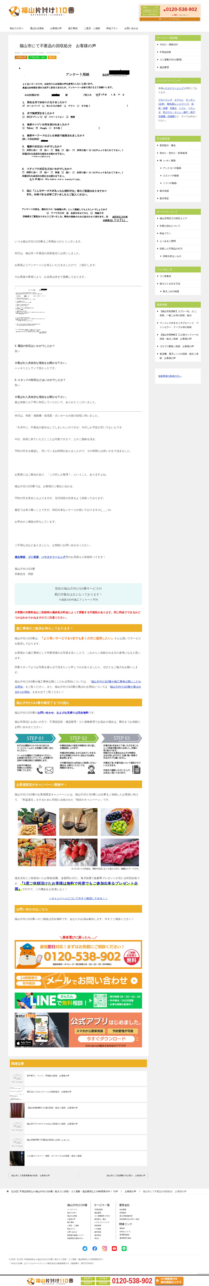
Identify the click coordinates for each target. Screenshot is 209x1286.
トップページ (72, 1209)
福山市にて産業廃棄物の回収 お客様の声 (30, 1175)
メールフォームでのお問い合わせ (170, 19)
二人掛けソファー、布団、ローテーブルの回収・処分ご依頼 (54, 1156)
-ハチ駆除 (97, 1229)
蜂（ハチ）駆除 (168, 160)
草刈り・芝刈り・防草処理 (173, 153)
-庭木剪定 (97, 1235)
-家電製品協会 (124, 1235)
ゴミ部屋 (33, 557)
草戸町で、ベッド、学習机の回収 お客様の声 (48, 1076)
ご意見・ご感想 (92, 28)
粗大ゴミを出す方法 (170, 283)
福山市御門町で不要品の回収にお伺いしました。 (49, 1140)
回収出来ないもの (172, 256)
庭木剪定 (164, 198)
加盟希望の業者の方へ (169, 376)
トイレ (182, 108)
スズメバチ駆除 (171, 175)
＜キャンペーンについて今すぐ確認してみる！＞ (78, 898)
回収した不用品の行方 (171, 248)
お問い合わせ (131, 28)
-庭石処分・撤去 (100, 1219)
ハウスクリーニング (53, 557)
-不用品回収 (98, 1209)
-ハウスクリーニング (101, 1222)
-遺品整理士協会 (125, 1238)
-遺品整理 (97, 1213)
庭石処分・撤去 (168, 145)
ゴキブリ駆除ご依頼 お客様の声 (177, 346)
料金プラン (112, 28)
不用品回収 (165, 52)
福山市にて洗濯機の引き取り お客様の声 (126, 1175)
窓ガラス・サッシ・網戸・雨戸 (179, 112)
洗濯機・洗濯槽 (166, 116)
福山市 (52, 57)
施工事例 (72, 28)
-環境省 (122, 1228)
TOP (64, 1191)
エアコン (179, 100)
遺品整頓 (20, 557)
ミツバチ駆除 (170, 183)
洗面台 (173, 108)
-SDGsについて (125, 1231)
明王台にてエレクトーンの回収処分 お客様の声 (49, 1092)
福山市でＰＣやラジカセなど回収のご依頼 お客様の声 (52, 1124)
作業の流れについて (170, 226)
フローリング (165, 100)
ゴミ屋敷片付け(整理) (171, 59)
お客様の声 (56, 28)
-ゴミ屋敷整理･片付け (102, 1216)
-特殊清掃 (97, 1225)
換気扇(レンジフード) (178, 104)
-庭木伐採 (97, 1232)
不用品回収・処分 (37, 57)
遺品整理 (164, 67)
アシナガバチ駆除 (172, 168)
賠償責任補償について (75, 1235)
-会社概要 (122, 1209)
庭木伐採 (164, 191)
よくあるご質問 (168, 241)
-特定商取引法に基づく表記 (129, 1219)
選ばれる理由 (37, 28)
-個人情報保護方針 (126, 1216)
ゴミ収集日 (165, 276)
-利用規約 (122, 1213)
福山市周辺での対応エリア (173, 218)
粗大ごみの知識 (171, 291)
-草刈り (96, 1238)
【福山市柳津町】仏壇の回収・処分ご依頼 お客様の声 (52, 1108)
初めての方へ (17, 28)
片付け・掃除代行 (169, 44)
